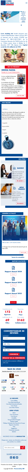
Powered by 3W (19, 468)
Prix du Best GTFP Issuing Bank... (12, 242)
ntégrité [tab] (4, 129)
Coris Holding (8, 239)
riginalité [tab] (4, 123)
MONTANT (6, 336)
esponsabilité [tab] (5, 126)
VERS (4, 347)
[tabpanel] (14, 116)
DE (3, 342)
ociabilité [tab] (4, 133)
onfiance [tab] (5, 109)
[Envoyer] (22, 447)
